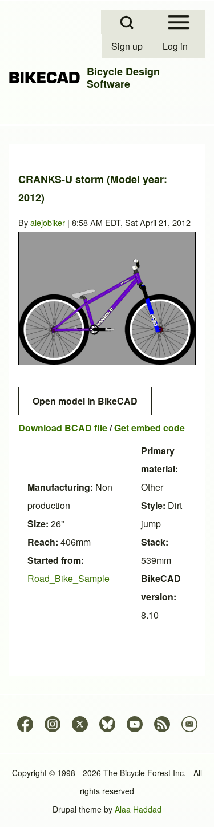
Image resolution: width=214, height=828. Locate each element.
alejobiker (47, 222)
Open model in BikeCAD (85, 400)
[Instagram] (52, 724)
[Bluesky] (107, 724)
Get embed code (149, 427)
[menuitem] (128, 46)
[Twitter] (79, 724)
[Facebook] (25, 724)
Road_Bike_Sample (68, 578)
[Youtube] (134, 724)
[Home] (44, 78)
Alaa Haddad (138, 809)
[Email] (189, 724)
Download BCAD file (62, 427)
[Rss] (162, 724)
